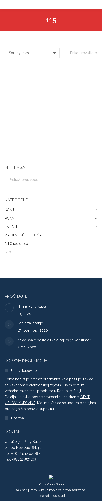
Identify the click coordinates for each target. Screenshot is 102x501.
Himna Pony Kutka (31, 306)
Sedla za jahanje (30, 323)
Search (91, 179)
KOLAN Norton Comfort (51, 146)
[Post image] (9, 307)
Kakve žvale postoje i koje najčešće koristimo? (54, 340)
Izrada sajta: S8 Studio (51, 496)
